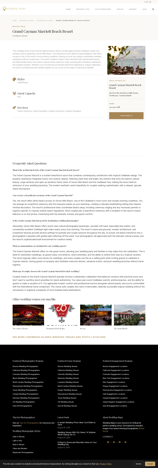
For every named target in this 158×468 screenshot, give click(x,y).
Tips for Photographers (29, 423)
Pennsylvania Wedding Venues (70, 394)
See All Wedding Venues (67, 406)
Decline (139, 464)
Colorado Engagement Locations (116, 374)
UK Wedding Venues (66, 402)
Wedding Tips (83, 9)
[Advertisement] (126, 141)
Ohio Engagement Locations (114, 382)
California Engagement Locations (116, 370)
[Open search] (153, 9)
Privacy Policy (106, 464)
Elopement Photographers (23, 452)
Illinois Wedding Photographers (25, 378)
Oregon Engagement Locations (115, 386)
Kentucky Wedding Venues (68, 378)
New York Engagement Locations (116, 378)
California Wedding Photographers (26, 370)
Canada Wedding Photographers (25, 394)
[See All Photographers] (22, 406)
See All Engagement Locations (115, 406)
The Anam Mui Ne (121, 328)
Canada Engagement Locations (115, 398)
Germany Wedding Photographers (26, 398)
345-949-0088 (114, 107)
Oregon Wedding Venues (67, 390)
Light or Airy (17, 440)
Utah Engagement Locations (114, 394)
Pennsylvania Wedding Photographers (28, 386)
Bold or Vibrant (18, 444)
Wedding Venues (27, 20)
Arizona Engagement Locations (115, 366)
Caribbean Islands (45, 20)
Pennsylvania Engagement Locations (117, 390)
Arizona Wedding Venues (67, 366)
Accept (150, 464)
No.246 (82, 328)
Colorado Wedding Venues (68, 374)
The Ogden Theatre (20, 328)
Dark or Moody (19, 436)
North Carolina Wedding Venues (70, 386)
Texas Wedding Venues (67, 398)
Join (144, 9)
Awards (133, 9)
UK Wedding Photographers (24, 402)
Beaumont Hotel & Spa (55, 328)
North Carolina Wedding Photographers (28, 382)
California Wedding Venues (68, 370)
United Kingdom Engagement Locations (118, 402)
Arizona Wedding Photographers (25, 366)
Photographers (103, 9)
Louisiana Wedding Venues (68, 382)
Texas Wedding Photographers (25, 390)
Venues (120, 9)
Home (68, 9)
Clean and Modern (20, 448)
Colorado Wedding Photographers (26, 374)
